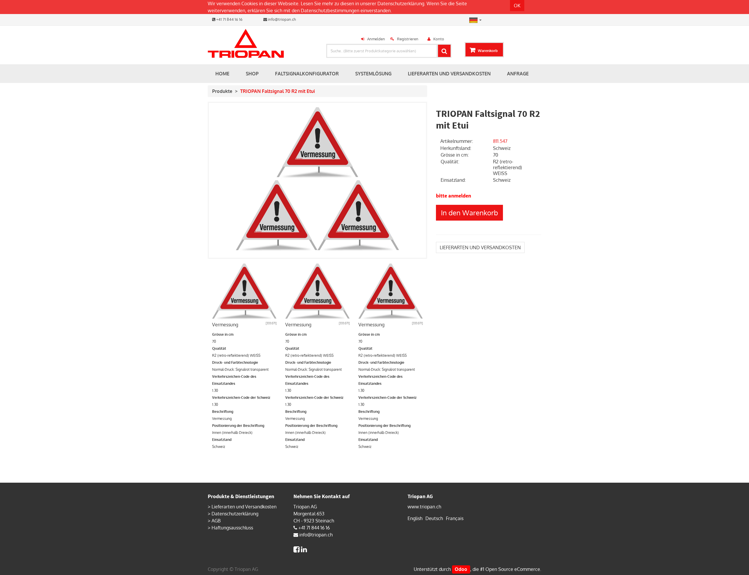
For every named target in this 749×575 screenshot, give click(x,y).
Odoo (461, 569)
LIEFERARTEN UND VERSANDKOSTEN (480, 247)
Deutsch (434, 518)
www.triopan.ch (424, 507)
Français (454, 518)
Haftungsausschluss (232, 528)
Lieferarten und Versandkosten (244, 507)
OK (517, 5)
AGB (216, 521)
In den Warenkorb (469, 212)
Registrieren (407, 39)
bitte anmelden (453, 195)
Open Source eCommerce (512, 569)
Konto (438, 39)
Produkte (222, 91)
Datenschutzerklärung (400, 3)
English (415, 518)
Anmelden (376, 39)
